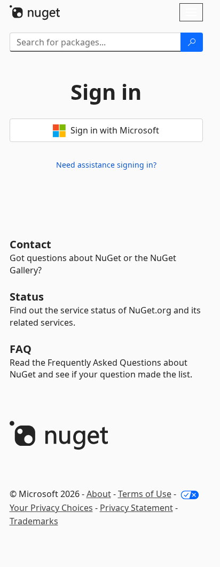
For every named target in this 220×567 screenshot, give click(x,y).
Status (27, 296)
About (99, 494)
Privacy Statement (136, 508)
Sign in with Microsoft (113, 130)
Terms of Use (144, 494)
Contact (30, 244)
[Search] (191, 42)
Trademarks (34, 521)
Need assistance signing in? (106, 165)
